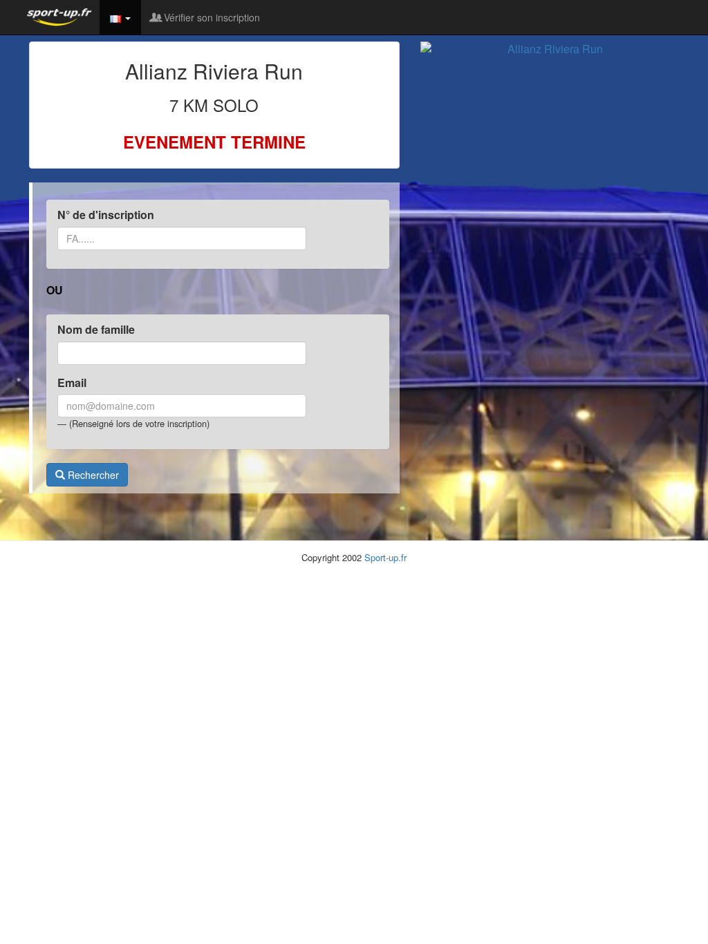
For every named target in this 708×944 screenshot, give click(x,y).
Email (71, 382)
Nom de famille (96, 329)
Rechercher (92, 475)
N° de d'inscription (105, 215)
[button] (120, 17)
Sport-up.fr (385, 557)
